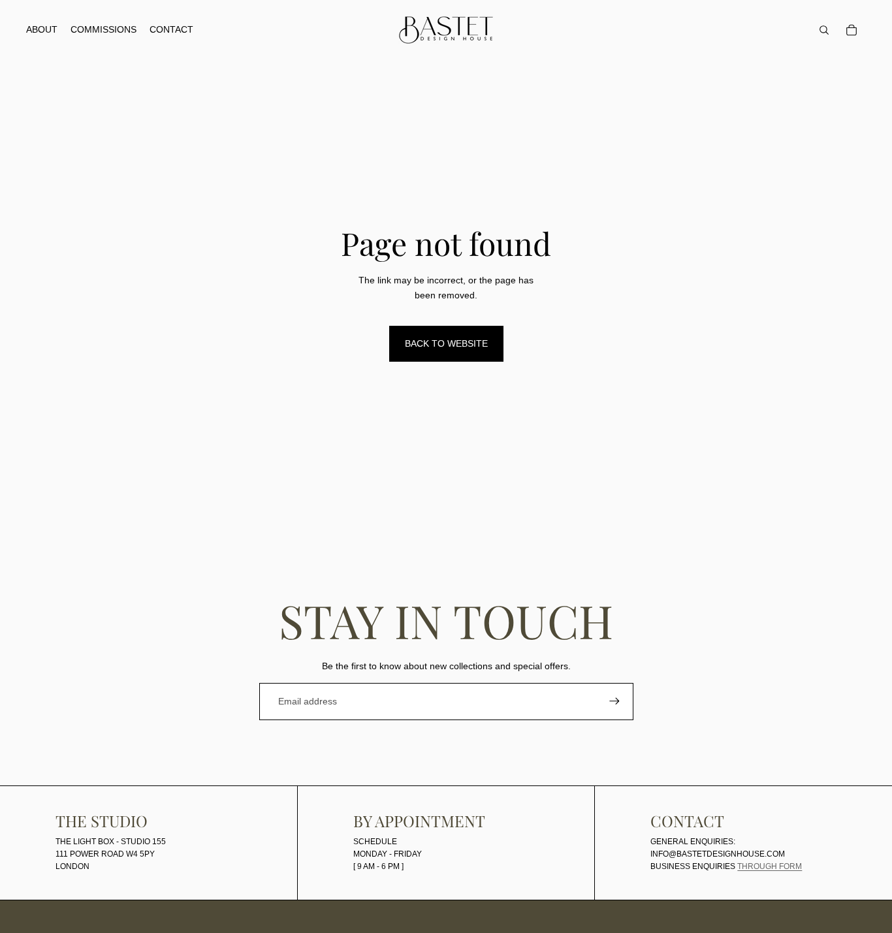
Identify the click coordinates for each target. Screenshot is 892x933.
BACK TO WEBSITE (446, 343)
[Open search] (824, 30)
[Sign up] (614, 701)
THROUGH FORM (769, 866)
